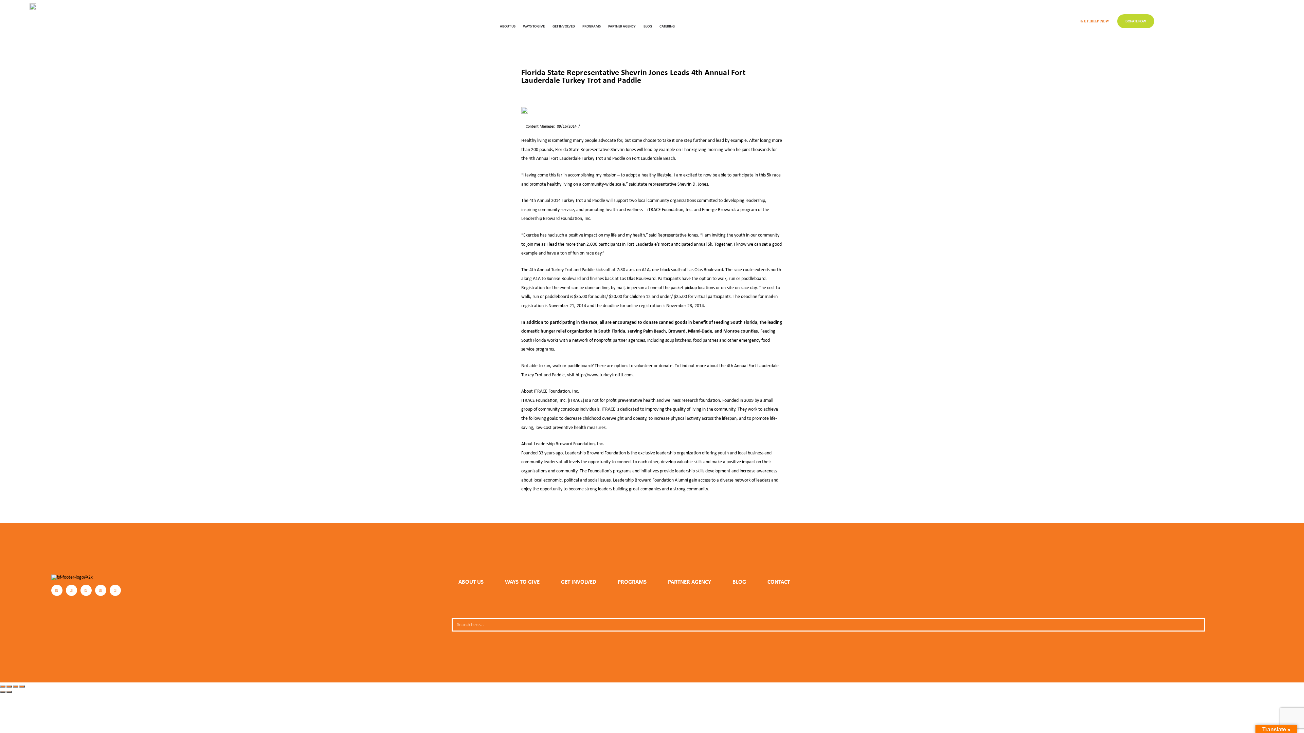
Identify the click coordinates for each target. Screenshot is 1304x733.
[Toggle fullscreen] (9, 686)
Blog (648, 26)
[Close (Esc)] (22, 686)
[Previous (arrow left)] (2, 692)
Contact (778, 581)
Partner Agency (622, 26)
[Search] (1197, 625)
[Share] (15, 686)
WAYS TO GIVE (534, 26)
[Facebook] (56, 590)
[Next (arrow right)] (9, 692)
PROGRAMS (591, 26)
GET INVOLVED (564, 26)
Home (526, 91)
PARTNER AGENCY (689, 581)
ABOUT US (507, 26)
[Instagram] (71, 590)
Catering (667, 26)
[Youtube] (115, 590)
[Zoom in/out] (2, 686)
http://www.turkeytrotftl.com (604, 375)
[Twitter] (86, 590)
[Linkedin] (100, 590)
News (541, 91)
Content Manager (537, 126)
